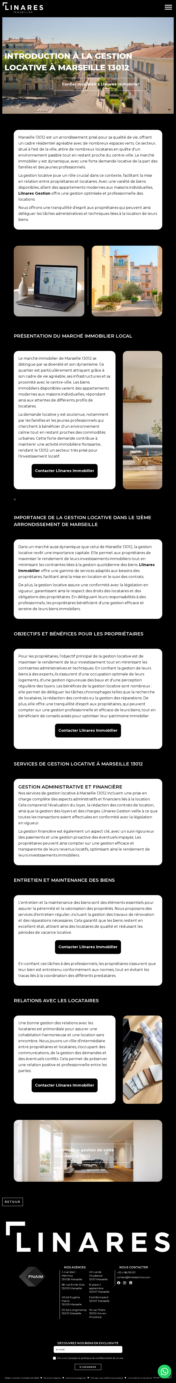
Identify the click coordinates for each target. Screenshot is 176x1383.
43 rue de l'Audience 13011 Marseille (98, 1275)
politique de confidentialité (96, 1358)
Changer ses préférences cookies (107, 1378)
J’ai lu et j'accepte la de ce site (90, 1358)
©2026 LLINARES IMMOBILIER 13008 (22, 1378)
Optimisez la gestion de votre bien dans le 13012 (84, 1153)
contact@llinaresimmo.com (133, 1277)
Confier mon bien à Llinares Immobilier (100, 84)
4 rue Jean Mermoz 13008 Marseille (72, 1275)
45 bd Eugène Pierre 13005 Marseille (72, 1300)
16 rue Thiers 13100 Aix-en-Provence (98, 1313)
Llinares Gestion (34, 193)
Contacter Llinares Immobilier (64, 471)
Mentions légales (52, 1378)
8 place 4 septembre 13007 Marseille (99, 1288)
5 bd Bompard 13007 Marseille (99, 1299)
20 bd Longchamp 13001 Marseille (74, 1311)
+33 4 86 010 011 (126, 1272)
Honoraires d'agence (76, 1378)
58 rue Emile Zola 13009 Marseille (73, 1286)
